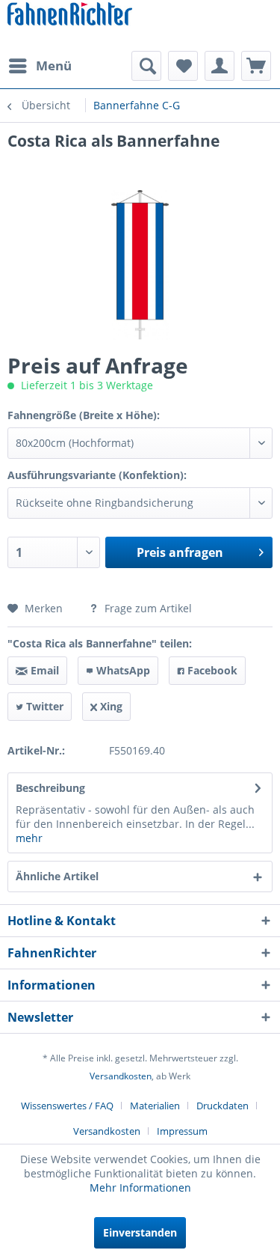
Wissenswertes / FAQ (67, 1105)
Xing (109, 706)
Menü (54, 65)
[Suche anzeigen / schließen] (146, 66)
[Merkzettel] (183, 66)
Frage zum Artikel (147, 608)
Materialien (155, 1105)
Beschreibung (50, 788)
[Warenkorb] (256, 66)
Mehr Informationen (140, 1187)
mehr (29, 838)
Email (43, 670)
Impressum (182, 1131)
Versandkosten (121, 1076)
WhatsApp (121, 670)
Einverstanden (140, 1232)
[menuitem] (39, 66)
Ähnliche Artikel (57, 876)
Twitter (43, 706)
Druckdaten (222, 1105)
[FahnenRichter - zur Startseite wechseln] (69, 15)
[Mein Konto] (219, 66)
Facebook (210, 670)
